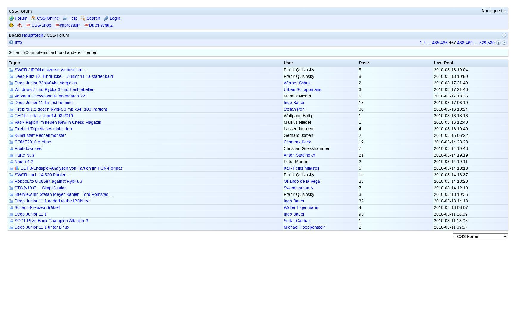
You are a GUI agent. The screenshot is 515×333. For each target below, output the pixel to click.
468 (460, 42)
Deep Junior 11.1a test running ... (45, 102)
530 (491, 42)
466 (444, 42)
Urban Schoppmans (302, 89)
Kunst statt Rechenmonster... (41, 135)
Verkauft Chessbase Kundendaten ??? (50, 96)
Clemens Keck (297, 142)
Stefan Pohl (294, 109)
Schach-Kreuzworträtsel (36, 207)
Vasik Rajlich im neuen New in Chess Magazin (57, 122)
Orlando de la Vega (302, 181)
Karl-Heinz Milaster (301, 168)
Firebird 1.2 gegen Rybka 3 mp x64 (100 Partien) (60, 109)
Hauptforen (32, 35)
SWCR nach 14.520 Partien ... (42, 174)
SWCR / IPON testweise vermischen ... (50, 69)
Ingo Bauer (294, 102)
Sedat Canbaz (297, 220)
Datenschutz (101, 25)
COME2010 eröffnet (32, 142)
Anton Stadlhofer (299, 155)
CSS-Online (47, 18)
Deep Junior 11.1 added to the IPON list (51, 201)
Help (72, 18)
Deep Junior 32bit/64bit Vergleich (45, 83)
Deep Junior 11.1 (30, 214)
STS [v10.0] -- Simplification (40, 187)
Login (114, 18)
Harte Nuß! (24, 155)
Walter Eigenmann (301, 207)
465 (435, 42)
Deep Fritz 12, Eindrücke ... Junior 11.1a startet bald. (63, 76)
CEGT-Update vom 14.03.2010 (43, 115)
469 (469, 42)
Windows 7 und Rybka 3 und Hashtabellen (53, 89)
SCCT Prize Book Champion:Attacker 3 (50, 220)
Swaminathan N (299, 187)
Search (93, 18)
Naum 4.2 (23, 161)
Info (18, 42)
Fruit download (28, 148)
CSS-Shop (40, 25)
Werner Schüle (298, 83)
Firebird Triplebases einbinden (42, 128)
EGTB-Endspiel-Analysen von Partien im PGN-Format (70, 168)
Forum (20, 18)
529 (482, 42)
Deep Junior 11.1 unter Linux (41, 227)
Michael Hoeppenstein (305, 227)
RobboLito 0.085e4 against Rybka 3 (47, 181)
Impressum (70, 25)
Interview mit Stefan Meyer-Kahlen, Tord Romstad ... (63, 194)
